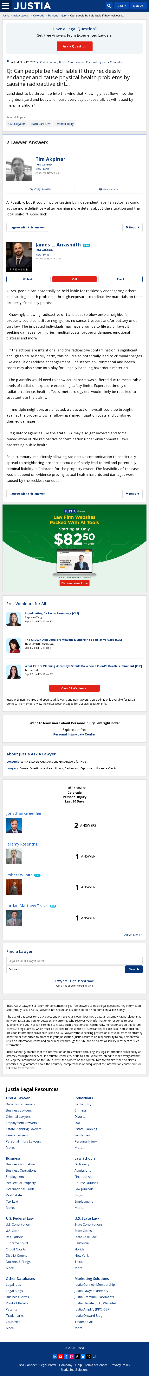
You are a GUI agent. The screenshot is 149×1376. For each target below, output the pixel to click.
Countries (13, 1322)
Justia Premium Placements (94, 1297)
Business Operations (21, 1170)
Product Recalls (17, 1303)
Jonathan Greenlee (23, 813)
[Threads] (77, 1356)
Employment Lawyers (21, 1123)
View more (133, 935)
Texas (78, 1262)
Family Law (82, 1135)
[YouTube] (60, 1356)
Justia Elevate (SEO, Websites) (95, 1303)
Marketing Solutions (91, 1278)
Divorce (80, 1116)
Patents (11, 1309)
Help (78, 1365)
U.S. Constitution (18, 1224)
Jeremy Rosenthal (22, 844)
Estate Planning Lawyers (24, 1129)
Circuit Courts (16, 1249)
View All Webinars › (74, 688)
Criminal (80, 1110)
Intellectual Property (21, 1183)
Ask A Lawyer (21, 15)
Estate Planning (85, 1129)
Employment (15, 1177)
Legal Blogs (14, 1291)
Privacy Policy (120, 1365)
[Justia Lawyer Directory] (94, 1356)
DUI (77, 1123)
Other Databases (20, 1278)
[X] (88, 1356)
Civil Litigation (48, 62)
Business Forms (17, 1297)
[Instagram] (71, 1356)
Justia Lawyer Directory (91, 1291)
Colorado (38, 15)
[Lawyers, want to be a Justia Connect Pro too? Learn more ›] (86, 244)
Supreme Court (17, 1243)
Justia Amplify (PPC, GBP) (92, 1309)
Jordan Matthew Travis (27, 905)
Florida (79, 1249)
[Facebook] (66, 1356)
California (81, 1243)
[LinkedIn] (55, 1356)
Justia (6, 15)
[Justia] (32, 5)
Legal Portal (47, 1365)
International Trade (20, 1189)
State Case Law (85, 1237)
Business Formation (20, 1164)
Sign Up (138, 5)
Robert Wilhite (19, 874)
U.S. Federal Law (20, 1218)
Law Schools (84, 1158)
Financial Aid (83, 1177)
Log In (122, 5)
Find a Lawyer (19, 951)
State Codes (83, 1231)
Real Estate (14, 1195)
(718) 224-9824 (44, 164)
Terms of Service (96, 1365)
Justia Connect (26, 1365)
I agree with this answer (27, 227)
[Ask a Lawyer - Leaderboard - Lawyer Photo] (14, 825)
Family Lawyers (17, 1135)
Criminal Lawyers (18, 1116)
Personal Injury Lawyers (23, 1141)
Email (120, 279)
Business (13, 1158)
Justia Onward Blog (88, 1315)
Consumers (14, 761)
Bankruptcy (82, 1104)
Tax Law (12, 1201)
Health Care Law (69, 62)
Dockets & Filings (18, 1262)
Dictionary (81, 1164)
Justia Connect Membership (94, 1284)
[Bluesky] (83, 1356)
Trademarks (15, 1315)
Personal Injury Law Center (74, 734)
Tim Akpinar (50, 159)
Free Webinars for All (26, 603)
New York (81, 1255)
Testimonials (83, 1322)
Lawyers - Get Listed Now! (74, 981)
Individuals (83, 1098)
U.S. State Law (86, 1218)
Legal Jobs (13, 1284)
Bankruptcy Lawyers (21, 1104)
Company (65, 1365)
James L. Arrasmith (58, 244)
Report (133, 227)
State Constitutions (88, 1224)
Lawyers (12, 768)
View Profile (42, 168)
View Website (110, 189)
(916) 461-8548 (44, 250)
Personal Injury (57, 15)
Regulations (14, 1237)
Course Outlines (86, 1183)
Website (28, 279)
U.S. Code (12, 1231)
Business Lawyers (19, 1110)
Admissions (82, 1170)
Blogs (78, 1195)
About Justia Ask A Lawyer (31, 754)
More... (11, 1147)
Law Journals (83, 1189)
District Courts (16, 1255)
